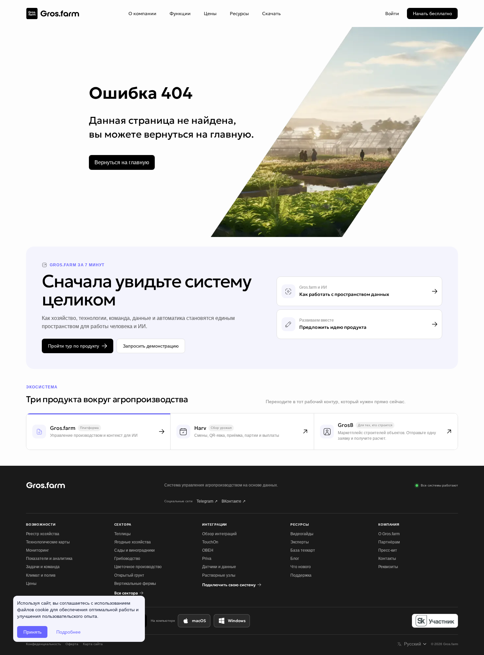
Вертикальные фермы (135, 583)
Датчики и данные (219, 566)
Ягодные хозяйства (132, 542)
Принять (32, 632)
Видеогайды (301, 534)
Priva (206, 558)
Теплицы (122, 534)
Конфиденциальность (43, 644)
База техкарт (302, 550)
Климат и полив (40, 575)
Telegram (207, 501)
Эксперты (299, 542)
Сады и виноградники (134, 550)
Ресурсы (239, 13)
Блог (294, 558)
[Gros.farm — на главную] (52, 13)
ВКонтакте (234, 501)
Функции (180, 13)
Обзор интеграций (219, 534)
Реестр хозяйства (42, 534)
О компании (142, 13)
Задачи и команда (43, 566)
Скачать (271, 13)
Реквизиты (388, 566)
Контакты (387, 558)
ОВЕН (207, 550)
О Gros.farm (389, 534)
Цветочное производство (138, 566)
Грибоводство (127, 558)
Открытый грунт (129, 575)
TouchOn (210, 542)
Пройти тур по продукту (73, 346)
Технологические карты (48, 542)
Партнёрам (389, 542)
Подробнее (68, 632)
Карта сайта (93, 644)
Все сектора (126, 592)
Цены (210, 13)
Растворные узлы (218, 575)
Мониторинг (37, 550)
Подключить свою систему (229, 584)
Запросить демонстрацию (151, 346)
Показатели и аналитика (49, 558)
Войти (392, 13)
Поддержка (300, 575)
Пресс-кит (387, 550)
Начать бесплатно (432, 13)
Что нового (300, 566)
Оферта (72, 644)
